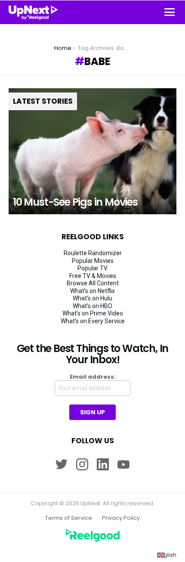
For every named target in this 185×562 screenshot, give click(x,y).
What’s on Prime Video (92, 313)
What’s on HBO (92, 306)
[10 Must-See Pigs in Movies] (92, 151)
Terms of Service (68, 518)
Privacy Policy (121, 518)
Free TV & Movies (92, 275)
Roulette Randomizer (93, 253)
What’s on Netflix (92, 290)
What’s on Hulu (92, 298)
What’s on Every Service (93, 321)
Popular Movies (93, 260)
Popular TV (92, 268)
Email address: (93, 377)
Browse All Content (93, 283)
